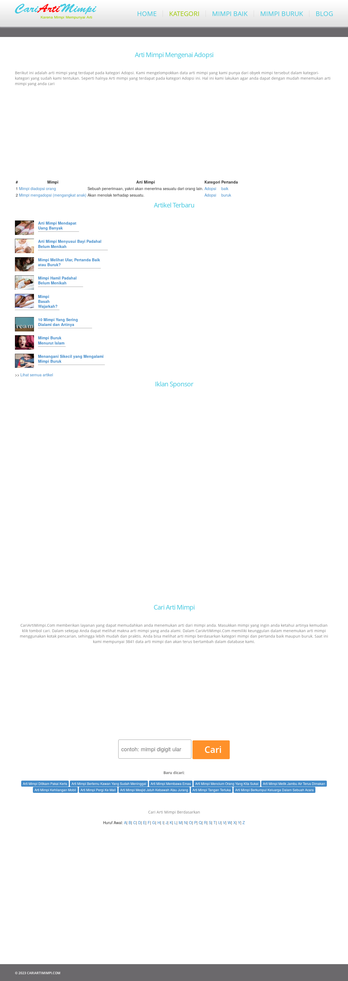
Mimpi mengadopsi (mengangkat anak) (52, 195)
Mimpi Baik (230, 13)
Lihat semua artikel (36, 374)
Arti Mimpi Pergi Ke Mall (98, 789)
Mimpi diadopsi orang (37, 188)
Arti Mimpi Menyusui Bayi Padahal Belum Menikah (69, 243)
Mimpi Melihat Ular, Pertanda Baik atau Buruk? (69, 262)
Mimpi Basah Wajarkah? (48, 301)
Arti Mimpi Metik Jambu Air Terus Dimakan (294, 783)
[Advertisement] (174, 129)
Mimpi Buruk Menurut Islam (51, 340)
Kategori (184, 13)
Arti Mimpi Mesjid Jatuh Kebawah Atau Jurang (154, 789)
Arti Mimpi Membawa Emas (171, 783)
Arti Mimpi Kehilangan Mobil (55, 789)
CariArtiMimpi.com (43, 973)
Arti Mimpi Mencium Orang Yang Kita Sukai (227, 783)
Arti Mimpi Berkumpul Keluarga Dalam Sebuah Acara (274, 789)
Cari (213, 749)
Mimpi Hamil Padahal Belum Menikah (57, 280)
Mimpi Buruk (281, 13)
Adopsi (210, 188)
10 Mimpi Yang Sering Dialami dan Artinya (58, 322)
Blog (324, 13)
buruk (226, 195)
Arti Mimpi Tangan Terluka (211, 789)
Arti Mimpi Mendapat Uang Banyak (57, 225)
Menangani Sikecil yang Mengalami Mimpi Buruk (71, 358)
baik (224, 188)
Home (147, 13)
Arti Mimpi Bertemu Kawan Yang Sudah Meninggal (109, 783)
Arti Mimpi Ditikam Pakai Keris (45, 783)
